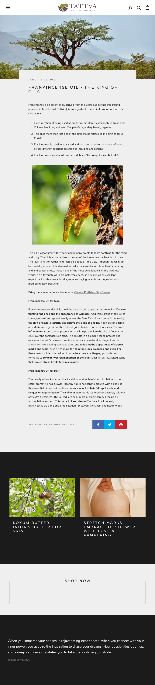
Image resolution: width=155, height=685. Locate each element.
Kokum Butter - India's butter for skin (37, 527)
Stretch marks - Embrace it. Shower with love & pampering (110, 529)
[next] (145, 592)
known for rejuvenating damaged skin (51, 344)
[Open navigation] (8, 7)
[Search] (139, 7)
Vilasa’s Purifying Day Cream (92, 292)
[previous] (9, 592)
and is (115, 340)
